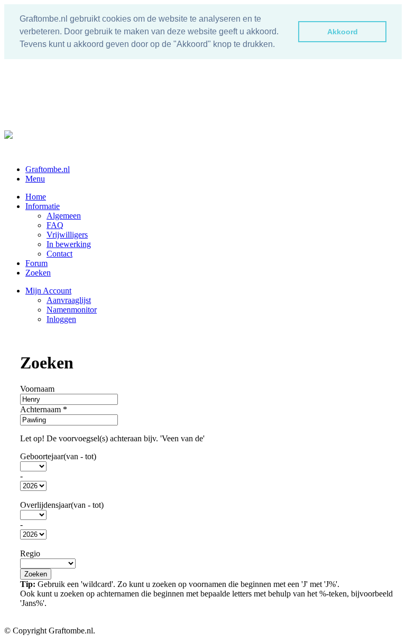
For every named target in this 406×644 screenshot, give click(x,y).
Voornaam (37, 388)
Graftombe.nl (47, 169)
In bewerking (69, 244)
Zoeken (38, 272)
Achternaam (43, 409)
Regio (30, 553)
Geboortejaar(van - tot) (58, 456)
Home (35, 196)
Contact (59, 253)
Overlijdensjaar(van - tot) (62, 504)
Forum (36, 263)
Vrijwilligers (67, 234)
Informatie (42, 206)
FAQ (55, 225)
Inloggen (61, 319)
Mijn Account (48, 290)
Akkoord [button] (342, 31)
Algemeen (64, 215)
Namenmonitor (72, 309)
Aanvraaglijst (69, 300)
